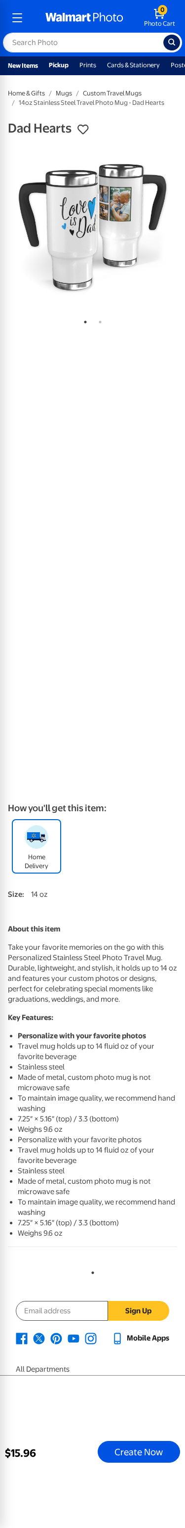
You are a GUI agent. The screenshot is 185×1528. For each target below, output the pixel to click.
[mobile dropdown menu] (17, 17)
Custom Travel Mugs (112, 93)
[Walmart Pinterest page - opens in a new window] (56, 1338)
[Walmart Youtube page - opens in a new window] (73, 1338)
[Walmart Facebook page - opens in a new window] (22, 1338)
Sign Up (138, 1310)
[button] (83, 129)
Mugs (64, 93)
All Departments (43, 1369)
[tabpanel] (92, 227)
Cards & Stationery (133, 65)
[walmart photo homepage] (84, 17)
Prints (87, 65)
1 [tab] (83, 320)
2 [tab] (98, 320)
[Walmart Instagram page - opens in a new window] (91, 1338)
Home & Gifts (26, 93)
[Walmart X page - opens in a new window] (39, 1338)
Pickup (59, 65)
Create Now (138, 1451)
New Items (23, 65)
